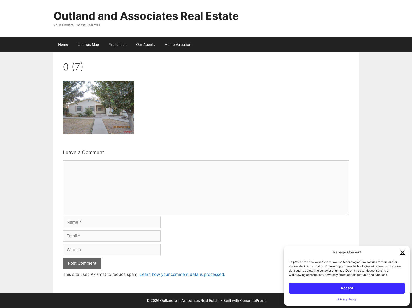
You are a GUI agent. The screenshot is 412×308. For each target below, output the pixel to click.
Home (63, 44)
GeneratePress (253, 300)
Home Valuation (178, 44)
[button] (402, 252)
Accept (347, 288)
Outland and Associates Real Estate (146, 15)
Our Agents (145, 44)
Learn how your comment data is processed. (182, 274)
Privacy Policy (347, 299)
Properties (117, 44)
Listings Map (88, 44)
